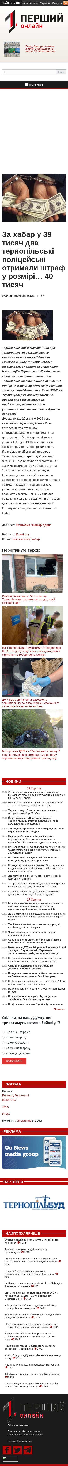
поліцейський (21, 539)
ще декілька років (18, 1032)
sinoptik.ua (24, 1120)
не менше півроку (18, 1048)
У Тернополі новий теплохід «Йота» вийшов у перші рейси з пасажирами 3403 (31, 1307)
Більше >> (59, 1009)
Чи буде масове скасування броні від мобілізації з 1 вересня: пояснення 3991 (33, 1285)
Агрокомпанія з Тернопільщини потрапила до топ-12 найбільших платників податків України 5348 (31, 1261)
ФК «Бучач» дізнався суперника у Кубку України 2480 (32, 1375)
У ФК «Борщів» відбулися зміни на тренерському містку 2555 (33, 1357)
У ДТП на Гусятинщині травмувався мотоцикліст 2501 (32, 1366)
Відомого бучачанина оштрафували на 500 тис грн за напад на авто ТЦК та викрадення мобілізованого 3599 (31, 1295)
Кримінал (22, 534)
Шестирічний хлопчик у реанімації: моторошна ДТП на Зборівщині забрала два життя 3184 (31, 1325)
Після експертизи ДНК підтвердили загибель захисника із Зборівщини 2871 (30, 1347)
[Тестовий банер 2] (34, 1206)
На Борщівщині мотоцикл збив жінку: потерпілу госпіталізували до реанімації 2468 (31, 1385)
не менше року (16, 1037)
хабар (36, 539)
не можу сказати (17, 1043)
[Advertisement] (34, 131)
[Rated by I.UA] (10, 1459)
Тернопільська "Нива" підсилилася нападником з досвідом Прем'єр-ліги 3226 (33, 1316)
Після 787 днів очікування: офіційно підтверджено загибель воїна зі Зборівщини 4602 (30, 1274)
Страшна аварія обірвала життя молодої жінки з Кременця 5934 (32, 1241)
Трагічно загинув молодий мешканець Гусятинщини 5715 (26, 1251)
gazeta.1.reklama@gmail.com (25, 1434)
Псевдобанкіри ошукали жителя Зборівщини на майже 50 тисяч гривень (40, 48)
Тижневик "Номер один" (34, 525)
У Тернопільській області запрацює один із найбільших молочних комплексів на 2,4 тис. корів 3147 (30, 1336)
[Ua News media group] (34, 1154)
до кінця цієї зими (18, 1053)
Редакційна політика (20, 1441)
